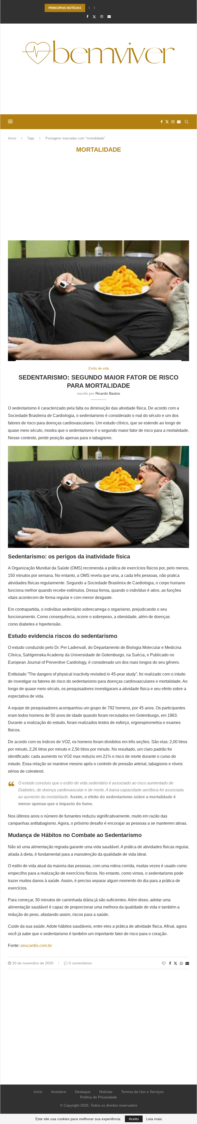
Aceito (134, 1119)
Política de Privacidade (98, 1097)
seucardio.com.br (36, 945)
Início (12, 138)
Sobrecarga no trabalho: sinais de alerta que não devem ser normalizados (98, 10)
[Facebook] (87, 16)
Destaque (83, 1092)
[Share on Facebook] (170, 963)
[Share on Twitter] (175, 963)
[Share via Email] (187, 963)
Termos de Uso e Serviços (142, 1092)
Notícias (105, 1092)
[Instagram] (101, 16)
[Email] (109, 16)
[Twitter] (94, 17)
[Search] (186, 121)
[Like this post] (163, 963)
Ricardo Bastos (107, 393)
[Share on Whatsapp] (181, 963)
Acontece (58, 1092)
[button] (89, 8)
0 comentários (80, 963)
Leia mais (154, 1119)
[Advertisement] (98, 91)
